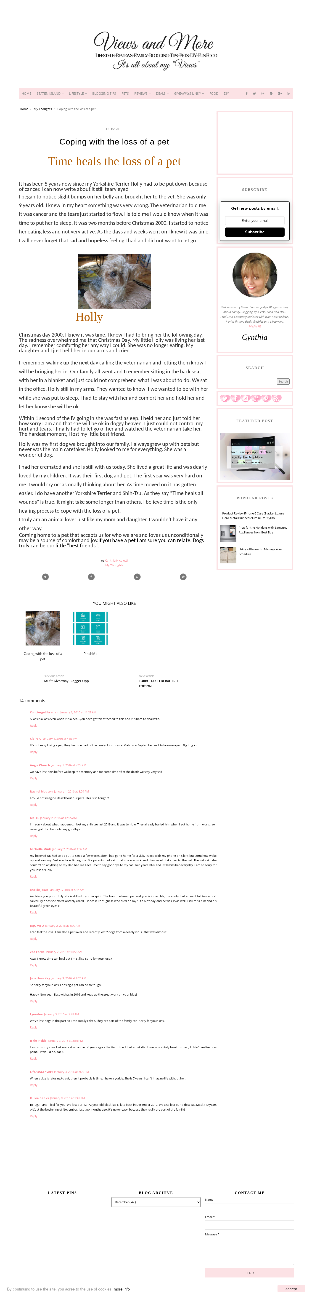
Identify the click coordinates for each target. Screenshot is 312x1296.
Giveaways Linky (188, 93)
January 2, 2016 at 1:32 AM (69, 849)
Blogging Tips (104, 93)
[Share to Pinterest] (183, 576)
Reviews (141, 93)
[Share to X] (45, 576)
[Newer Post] (70, 689)
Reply (33, 725)
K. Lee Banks (39, 1098)
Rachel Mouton (41, 791)
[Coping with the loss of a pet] (137, 576)
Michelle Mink (40, 849)
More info (122, 1289)
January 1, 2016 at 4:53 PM (59, 738)
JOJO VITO (37, 926)
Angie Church (40, 765)
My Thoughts (114, 565)
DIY (226, 93)
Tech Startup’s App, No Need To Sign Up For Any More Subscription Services (254, 457)
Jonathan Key (40, 978)
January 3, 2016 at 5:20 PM (71, 1072)
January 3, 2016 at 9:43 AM (61, 1014)
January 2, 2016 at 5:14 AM (67, 890)
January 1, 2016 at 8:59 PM (71, 791)
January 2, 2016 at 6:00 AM (62, 926)
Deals (161, 93)
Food (213, 93)
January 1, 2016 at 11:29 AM (78, 712)
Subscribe (255, 232)
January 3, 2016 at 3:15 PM (65, 1041)
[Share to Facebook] (91, 576)
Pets (125, 93)
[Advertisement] (156, 10)
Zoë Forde (37, 952)
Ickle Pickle (38, 1041)
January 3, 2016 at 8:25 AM (68, 978)
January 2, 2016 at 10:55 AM (64, 952)
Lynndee (36, 1014)
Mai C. (34, 818)
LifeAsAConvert (41, 1072)
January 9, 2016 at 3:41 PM (67, 1098)
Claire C (35, 738)
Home (26, 93)
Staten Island (49, 93)
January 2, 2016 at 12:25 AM (58, 818)
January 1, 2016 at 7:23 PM (68, 765)
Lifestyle (77, 93)
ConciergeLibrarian (44, 712)
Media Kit (255, 326)
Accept (291, 1288)
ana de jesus (39, 890)
